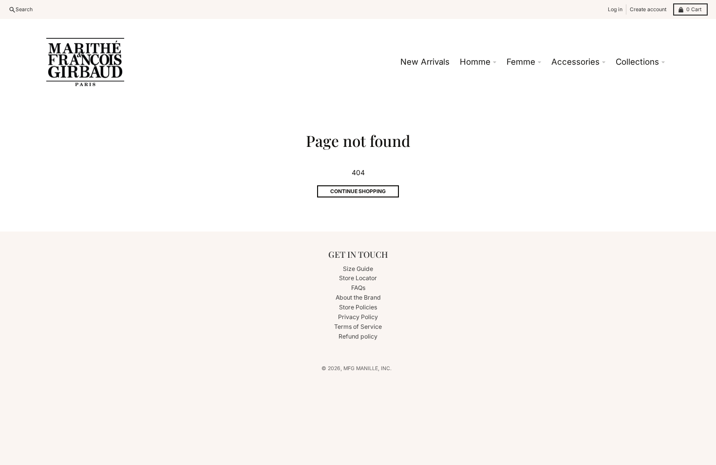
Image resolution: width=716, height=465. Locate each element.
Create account (648, 9)
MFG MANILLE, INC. (367, 368)
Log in (615, 9)
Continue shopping (358, 191)
